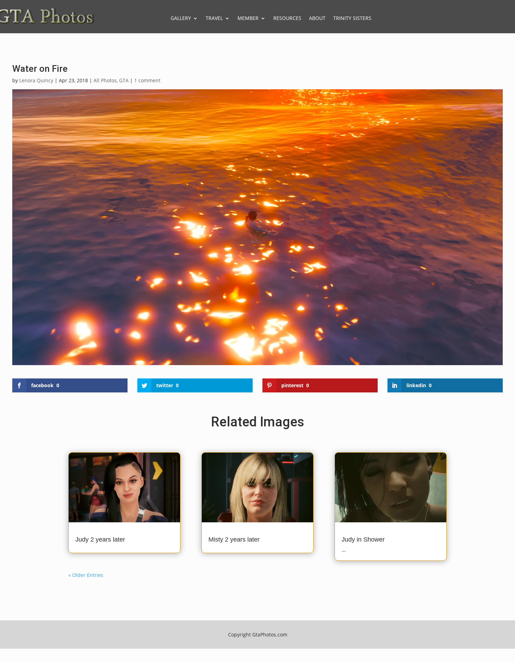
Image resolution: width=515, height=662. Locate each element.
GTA (124, 80)
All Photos (105, 80)
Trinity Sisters (352, 18)
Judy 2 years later (100, 539)
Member (248, 18)
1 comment (147, 80)
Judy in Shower (363, 539)
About (317, 18)
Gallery (181, 18)
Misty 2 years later (234, 539)
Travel (214, 18)
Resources (287, 18)
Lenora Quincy (36, 80)
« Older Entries (85, 575)
